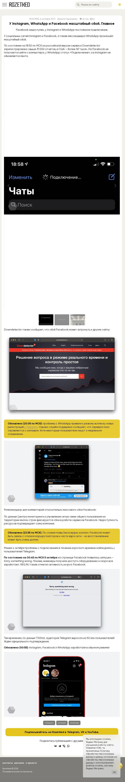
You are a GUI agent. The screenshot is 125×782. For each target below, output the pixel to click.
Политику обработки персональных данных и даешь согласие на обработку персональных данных (101, 757)
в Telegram (31, 426)
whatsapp (74, 723)
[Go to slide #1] (46, 319)
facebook (62, 723)
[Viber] (64, 746)
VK (82, 732)
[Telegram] (60, 746)
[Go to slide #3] (77, 319)
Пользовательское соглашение (17, 771)
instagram (49, 723)
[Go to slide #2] (62, 319)
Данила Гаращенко (67, 19)
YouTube (92, 732)
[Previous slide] (8, 185)
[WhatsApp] (68, 746)
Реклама (19, 763)
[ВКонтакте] (55, 746)
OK (114, 772)
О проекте (31, 763)
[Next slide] (115, 185)
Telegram (73, 732)
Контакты (7, 763)
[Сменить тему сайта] (120, 5)
